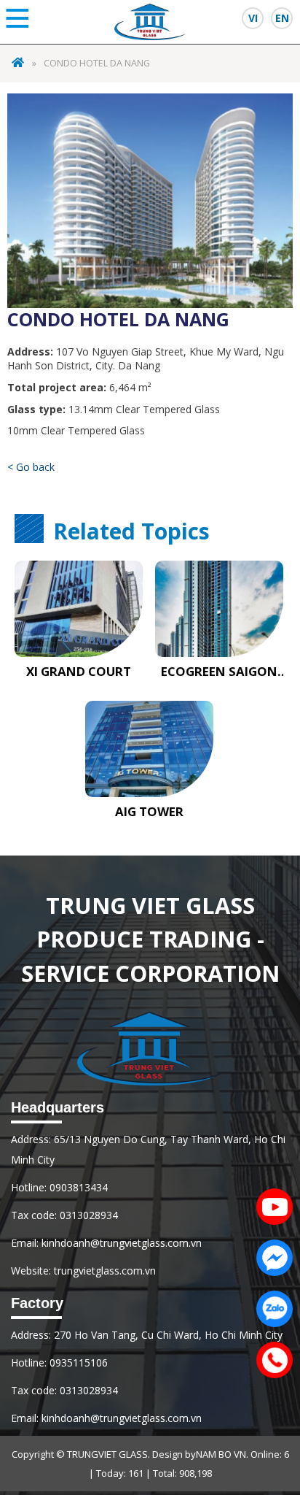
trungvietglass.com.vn (105, 1270)
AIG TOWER (149, 811)
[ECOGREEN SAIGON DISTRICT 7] (219, 609)
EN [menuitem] (282, 18)
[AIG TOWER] (149, 749)
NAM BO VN (221, 1454)
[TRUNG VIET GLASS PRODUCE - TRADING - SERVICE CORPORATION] (18, 63)
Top (274, 1408)
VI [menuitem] (253, 18)
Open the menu (17, 17)
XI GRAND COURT (78, 671)
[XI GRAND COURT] (79, 609)
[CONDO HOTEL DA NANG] (150, 199)
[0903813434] (271, 1356)
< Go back (31, 467)
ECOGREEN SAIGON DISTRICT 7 (219, 671)
